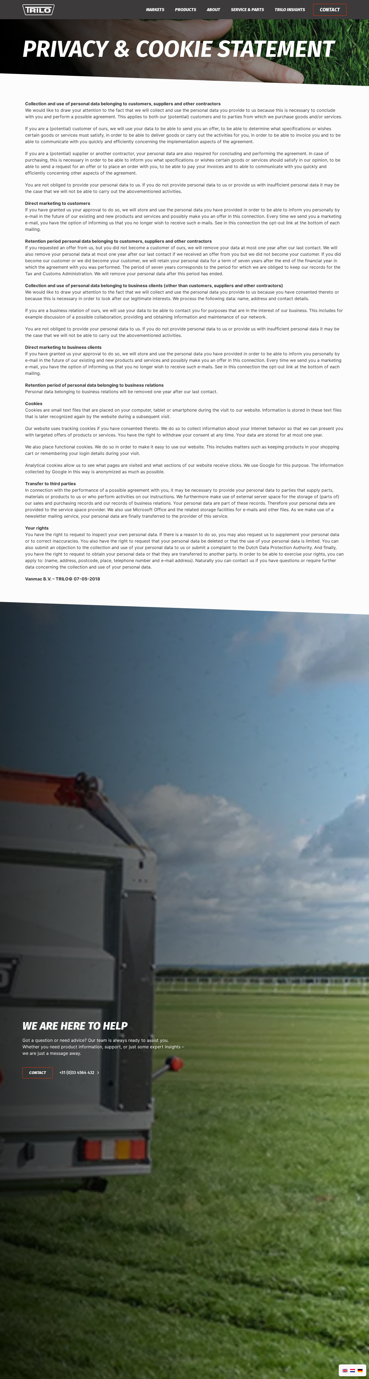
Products (185, 9)
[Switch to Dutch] (352, 1370)
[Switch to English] (345, 1370)
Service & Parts (247, 9)
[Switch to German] (360, 1370)
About (213, 9)
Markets (155, 9)
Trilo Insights (290, 9)
